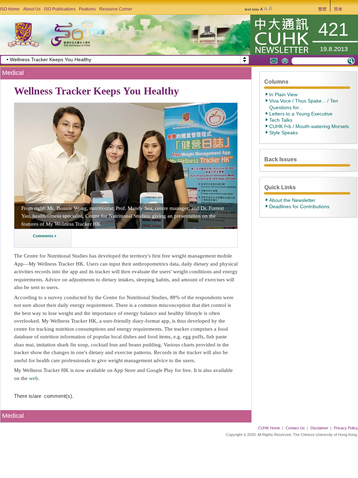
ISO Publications (60, 9)
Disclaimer (319, 428)
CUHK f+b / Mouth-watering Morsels (309, 126)
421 (333, 29)
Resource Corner (115, 9)
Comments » (44, 236)
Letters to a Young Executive (300, 114)
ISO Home (10, 9)
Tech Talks (280, 120)
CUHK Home (269, 428)
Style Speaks (283, 132)
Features (87, 9)
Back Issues (280, 159)
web (33, 378)
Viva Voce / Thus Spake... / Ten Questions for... (303, 104)
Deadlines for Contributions (299, 206)
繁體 (322, 9)
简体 (338, 9)
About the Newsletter (292, 200)
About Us (32, 9)
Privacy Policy (346, 428)
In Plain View (283, 94)
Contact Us (295, 428)
